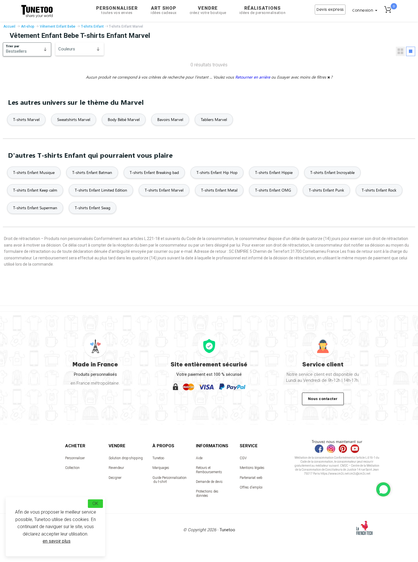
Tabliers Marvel (214, 119)
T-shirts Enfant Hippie (274, 172)
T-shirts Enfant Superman (35, 207)
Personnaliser (117, 10)
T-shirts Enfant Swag (92, 207)
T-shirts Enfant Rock (379, 190)
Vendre (208, 10)
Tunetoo (158, 458)
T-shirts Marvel (26, 119)
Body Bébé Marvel (124, 119)
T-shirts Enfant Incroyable (332, 172)
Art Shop (164, 10)
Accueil (9, 26)
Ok (95, 503)
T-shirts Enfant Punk (326, 190)
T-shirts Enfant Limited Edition (101, 190)
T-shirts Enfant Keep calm (35, 190)
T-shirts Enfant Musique (34, 172)
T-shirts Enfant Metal (219, 190)
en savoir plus (57, 541)
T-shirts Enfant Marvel (164, 190)
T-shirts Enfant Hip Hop (216, 172)
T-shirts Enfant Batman (92, 172)
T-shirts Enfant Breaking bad (154, 172)
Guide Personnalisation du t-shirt (169, 480)
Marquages (160, 468)
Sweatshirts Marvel (73, 119)
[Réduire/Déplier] (383, 489)
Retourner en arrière (253, 77)
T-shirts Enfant (92, 26)
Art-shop (27, 26)
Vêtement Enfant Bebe (57, 26)
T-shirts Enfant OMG (273, 190)
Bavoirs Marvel (170, 119)
